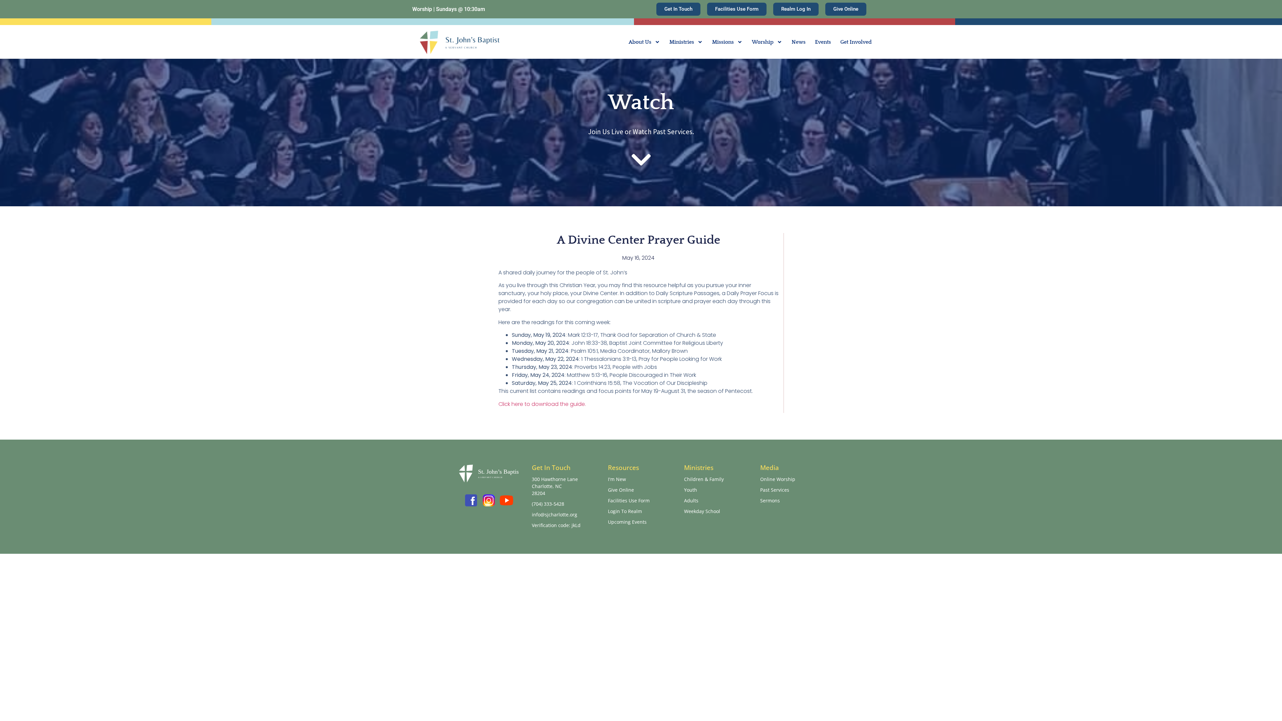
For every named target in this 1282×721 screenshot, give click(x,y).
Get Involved (856, 42)
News (799, 42)
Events (823, 42)
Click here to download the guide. (542, 404)
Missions (723, 42)
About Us (640, 42)
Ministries (681, 42)
